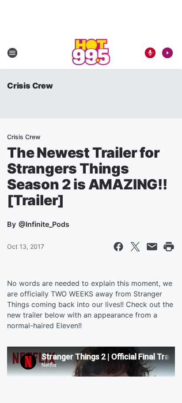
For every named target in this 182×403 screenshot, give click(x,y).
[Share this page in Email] (152, 246)
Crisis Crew (30, 85)
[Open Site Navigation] (12, 53)
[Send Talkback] (150, 53)
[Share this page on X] (135, 246)
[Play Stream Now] (167, 53)
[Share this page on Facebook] (118, 246)
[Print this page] (169, 246)
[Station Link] (91, 53)
